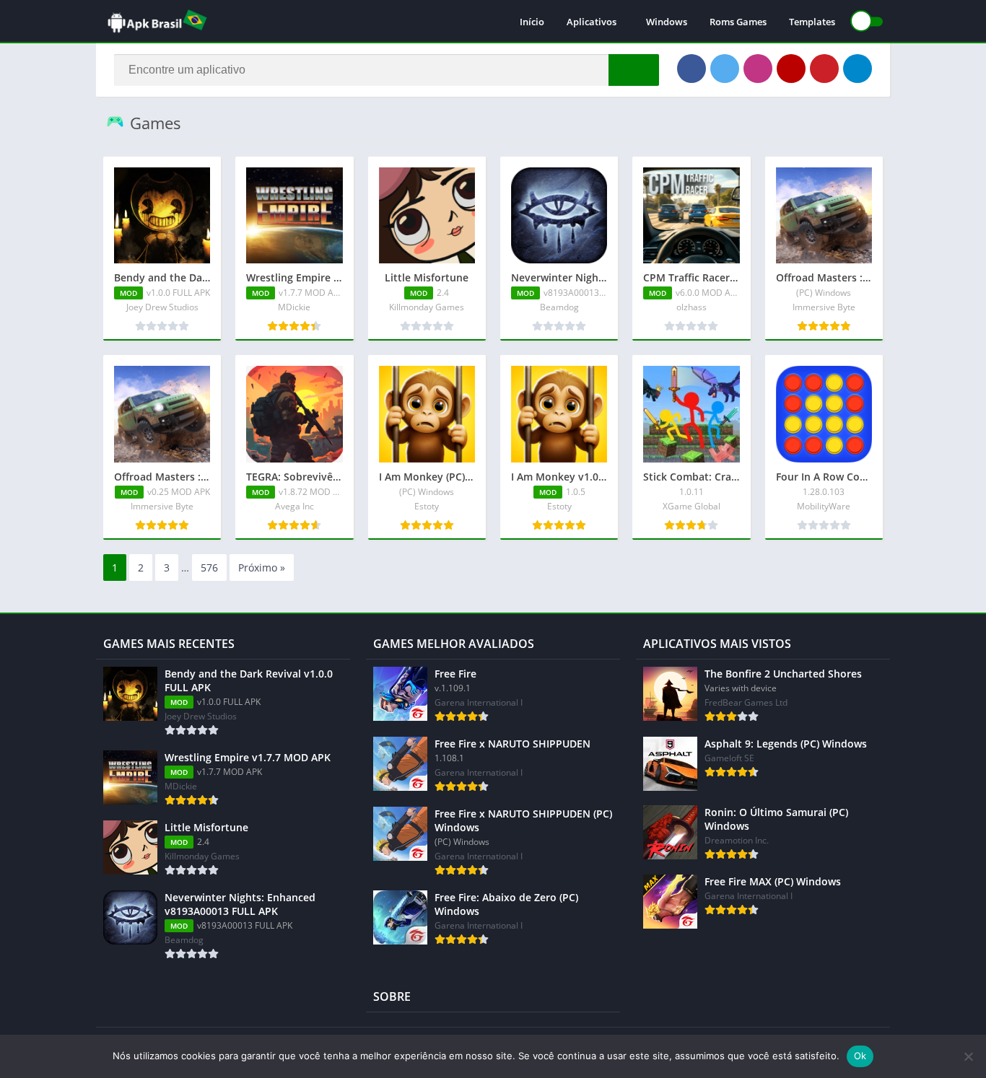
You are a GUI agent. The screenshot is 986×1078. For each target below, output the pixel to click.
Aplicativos (591, 21)
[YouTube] (791, 68)
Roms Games (738, 21)
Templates (812, 21)
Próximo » (261, 567)
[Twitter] (724, 68)
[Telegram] (857, 68)
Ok (860, 1055)
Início (532, 21)
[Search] (633, 70)
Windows (666, 21)
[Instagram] (757, 68)
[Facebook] (691, 68)
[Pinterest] (824, 68)
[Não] (968, 1056)
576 (209, 567)
